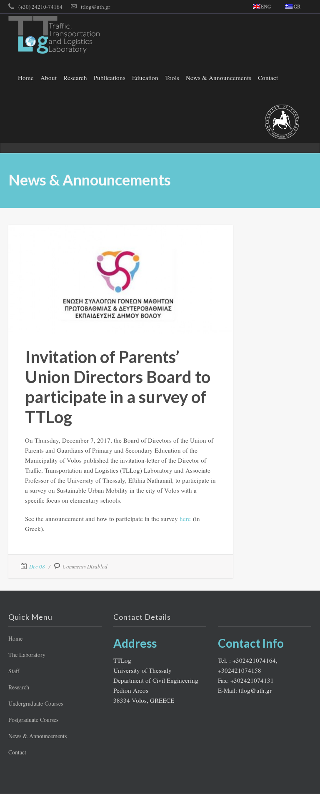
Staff (13, 671)
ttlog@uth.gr (95, 6)
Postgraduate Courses (33, 720)
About (48, 77)
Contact (268, 77)
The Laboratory (26, 655)
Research (75, 77)
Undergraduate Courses (35, 703)
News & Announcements (218, 77)
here (185, 518)
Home (26, 77)
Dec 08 (37, 566)
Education (145, 77)
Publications (109, 77)
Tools (172, 77)
